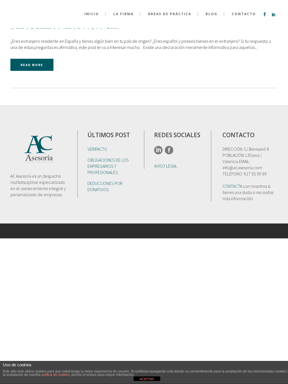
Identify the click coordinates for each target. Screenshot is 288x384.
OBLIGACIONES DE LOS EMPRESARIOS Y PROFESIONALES (108, 166)
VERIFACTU (97, 149)
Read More (32, 65)
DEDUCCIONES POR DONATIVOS (105, 186)
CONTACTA (232, 186)
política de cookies (55, 375)
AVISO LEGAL (165, 166)
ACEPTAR (147, 379)
